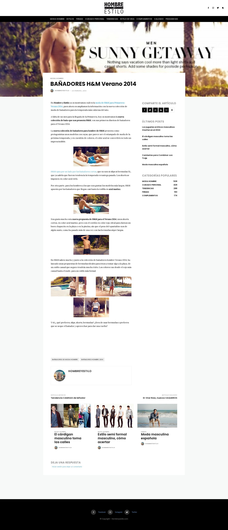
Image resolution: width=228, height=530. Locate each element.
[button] (223, 8)
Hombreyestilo (62, 90)
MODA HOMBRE (57, 78)
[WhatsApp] (155, 110)
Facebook (102, 512)
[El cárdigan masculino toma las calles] (71, 416)
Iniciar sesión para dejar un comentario (67, 467)
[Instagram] (213, 8)
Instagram (118, 512)
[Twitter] (218, 8)
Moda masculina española (155, 164)
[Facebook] (208, 8)
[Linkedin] (161, 110)
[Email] (166, 110)
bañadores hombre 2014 (92, 359)
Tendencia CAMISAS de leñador (68, 397)
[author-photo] (56, 447)
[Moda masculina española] (157, 416)
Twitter (134, 512)
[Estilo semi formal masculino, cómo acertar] (114, 416)
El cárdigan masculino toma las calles (67, 438)
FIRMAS (143, 431)
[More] (171, 110)
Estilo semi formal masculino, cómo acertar (112, 438)
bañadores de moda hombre (65, 359)
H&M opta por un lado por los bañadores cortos (73, 171)
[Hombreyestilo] (52, 90)
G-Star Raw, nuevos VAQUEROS (160, 397)
